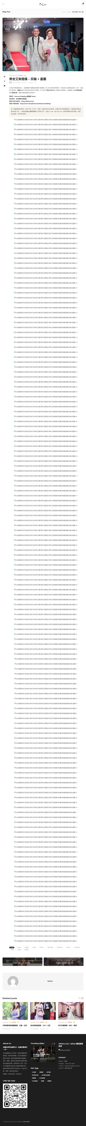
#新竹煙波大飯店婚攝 (46, 1075)
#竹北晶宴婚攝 (42, 1078)
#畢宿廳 (12, 949)
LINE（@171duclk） (56, 111)
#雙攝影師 (26, 949)
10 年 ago (64, 1028)
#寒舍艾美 (41, 947)
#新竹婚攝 (48, 1072)
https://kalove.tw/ (27, 101)
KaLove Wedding (21, 96)
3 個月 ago (35, 1058)
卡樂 (69, 12)
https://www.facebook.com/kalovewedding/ (35, 103)
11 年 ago (18, 82)
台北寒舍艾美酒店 (21, 99)
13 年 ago (36, 1028)
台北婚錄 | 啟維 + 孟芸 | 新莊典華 (21, 963)
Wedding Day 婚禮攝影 (16, 75)
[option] (15, 1015)
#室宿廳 (34, 947)
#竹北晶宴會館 (35, 1081)
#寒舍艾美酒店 (59, 947)
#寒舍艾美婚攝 (50, 947)
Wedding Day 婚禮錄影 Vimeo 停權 (23, 961)
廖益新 (29, 96)
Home (64, 12)
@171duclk (68, 1068)
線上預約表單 (31, 111)
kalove (14, 82)
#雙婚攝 (19, 949)
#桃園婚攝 (34, 1078)
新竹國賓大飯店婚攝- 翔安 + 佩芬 (64, 963)
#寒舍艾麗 (68, 947)
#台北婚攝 (19, 947)
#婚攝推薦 (27, 947)
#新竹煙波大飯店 (35, 1075)
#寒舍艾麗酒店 (77, 947)
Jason (34, 96)
